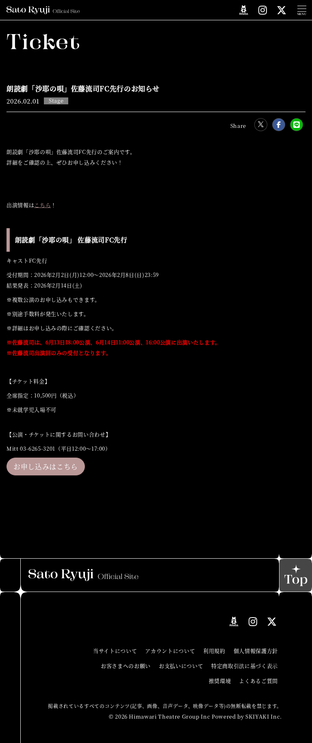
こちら (42, 205)
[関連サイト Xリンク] (282, 10)
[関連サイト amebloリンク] (244, 10)
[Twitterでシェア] (261, 125)
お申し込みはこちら (45, 466)
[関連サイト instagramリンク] (262, 10)
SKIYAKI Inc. (263, 716)
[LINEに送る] (296, 125)
